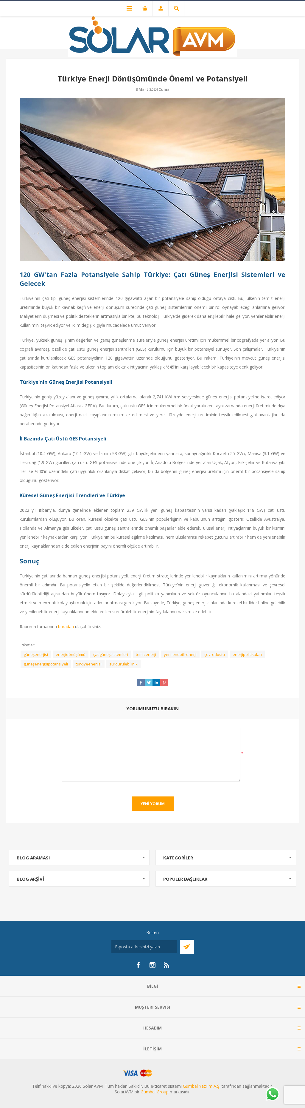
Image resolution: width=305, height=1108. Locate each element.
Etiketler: (27, 645)
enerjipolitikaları (247, 654)
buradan (66, 626)
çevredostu (214, 654)
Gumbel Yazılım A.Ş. (201, 1086)
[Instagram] (152, 965)
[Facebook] (138, 965)
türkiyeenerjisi (89, 664)
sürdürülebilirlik (123, 664)
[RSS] (167, 965)
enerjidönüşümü (70, 654)
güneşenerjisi (36, 654)
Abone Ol (187, 947)
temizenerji (146, 654)
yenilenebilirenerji (180, 654)
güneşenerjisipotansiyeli (46, 664)
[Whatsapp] (272, 1095)
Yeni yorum (153, 803)
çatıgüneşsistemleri (110, 654)
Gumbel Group (155, 1092)
